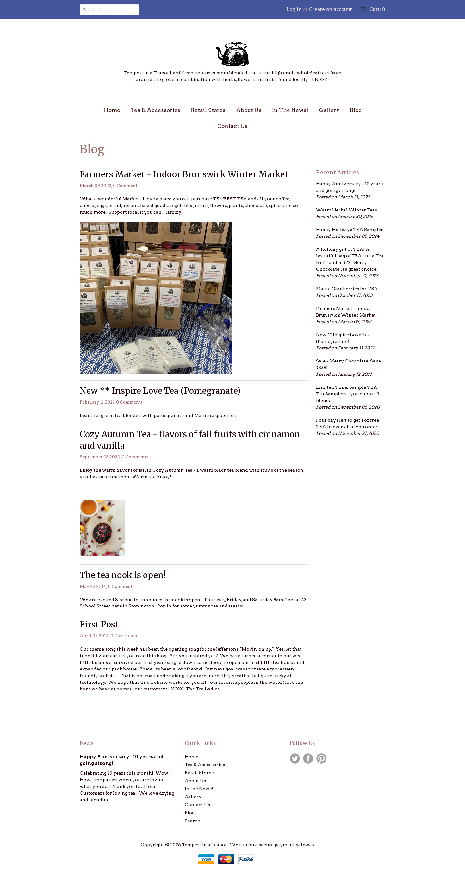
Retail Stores (199, 772)
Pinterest (321, 758)
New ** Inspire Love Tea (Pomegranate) (160, 391)
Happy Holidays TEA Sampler (349, 229)
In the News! (199, 788)
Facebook (308, 758)
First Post (99, 624)
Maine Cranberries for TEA (347, 288)
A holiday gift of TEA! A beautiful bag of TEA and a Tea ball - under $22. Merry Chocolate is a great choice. (349, 259)
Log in (293, 9)
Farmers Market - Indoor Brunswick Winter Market (184, 174)
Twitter (295, 758)
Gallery (193, 796)
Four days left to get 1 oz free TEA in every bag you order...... (349, 423)
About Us (195, 780)
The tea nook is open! (123, 575)
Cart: (377, 9)
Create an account (330, 9)
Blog (190, 812)
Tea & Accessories (205, 764)
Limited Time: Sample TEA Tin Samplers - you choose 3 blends (347, 394)
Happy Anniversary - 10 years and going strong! (349, 187)
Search (193, 820)
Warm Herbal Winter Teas (346, 209)
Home (191, 756)
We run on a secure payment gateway (272, 844)
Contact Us (197, 804)
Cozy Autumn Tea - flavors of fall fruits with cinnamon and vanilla (190, 440)
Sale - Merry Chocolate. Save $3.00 (348, 364)
